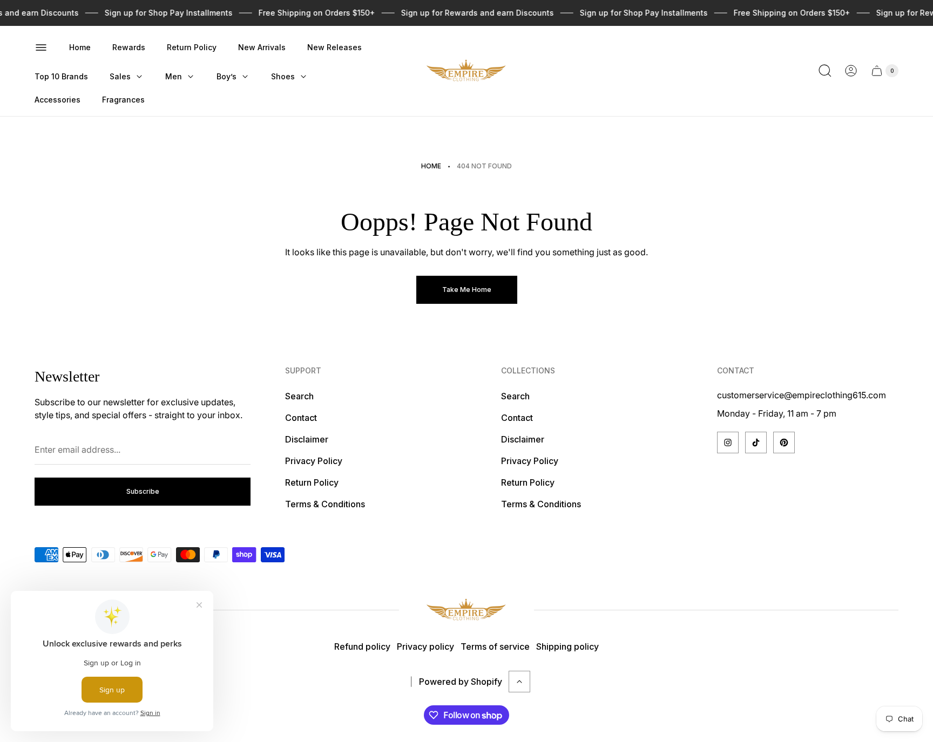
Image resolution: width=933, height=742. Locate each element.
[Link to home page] (466, 610)
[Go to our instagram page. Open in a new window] (728, 442)
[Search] (825, 71)
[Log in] (851, 71)
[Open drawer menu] (41, 47)
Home (431, 166)
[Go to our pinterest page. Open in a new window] (784, 442)
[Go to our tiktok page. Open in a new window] (756, 442)
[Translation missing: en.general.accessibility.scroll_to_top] (519, 681)
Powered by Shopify (460, 681)
